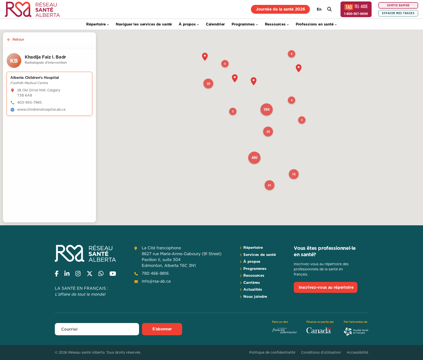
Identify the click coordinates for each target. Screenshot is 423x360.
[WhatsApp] (101, 273)
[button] (205, 57)
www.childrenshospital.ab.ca (41, 109)
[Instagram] (78, 273)
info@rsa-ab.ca (156, 281)
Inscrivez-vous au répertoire (326, 287)
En (319, 9)
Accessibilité (357, 352)
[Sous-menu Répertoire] (108, 24)
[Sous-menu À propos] (198, 24)
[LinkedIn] (67, 273)
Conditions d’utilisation (321, 352)
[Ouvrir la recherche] (329, 9)
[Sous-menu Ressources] (288, 24)
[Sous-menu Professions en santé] (336, 24)
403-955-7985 (29, 102)
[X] (90, 273)
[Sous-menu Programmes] (257, 24)
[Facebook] (57, 273)
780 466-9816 (155, 273)
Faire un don (280, 322)
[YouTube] (112, 273)
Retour (18, 39)
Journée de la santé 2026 (280, 9)
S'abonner (162, 329)
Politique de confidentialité (272, 352)
